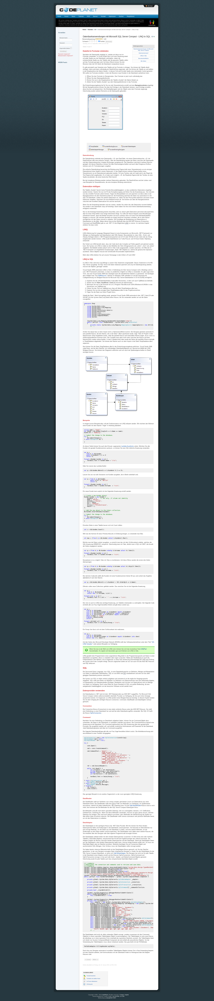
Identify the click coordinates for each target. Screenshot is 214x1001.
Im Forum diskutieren (92, 981)
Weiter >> (95, 959)
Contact (122, 994)
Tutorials (90, 29)
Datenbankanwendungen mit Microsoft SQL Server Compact (143, 49)
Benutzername (63, 37)
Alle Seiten (143, 61)
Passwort (62, 43)
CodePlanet (105, 994)
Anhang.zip (90, 984)
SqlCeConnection (95, 713)
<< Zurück (88, 959)
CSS (123, 996)
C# (95, 29)
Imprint (127, 994)
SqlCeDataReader (135, 805)
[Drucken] (152, 36)
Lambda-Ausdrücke (127, 446)
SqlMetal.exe (102, 275)
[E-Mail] (154, 36)
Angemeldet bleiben (65, 48)
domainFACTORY (111, 998)
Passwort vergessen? (64, 54)
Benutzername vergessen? (65, 55)
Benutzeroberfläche (143, 58)
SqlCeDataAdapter (120, 853)
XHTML (117, 996)
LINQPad (143, 649)
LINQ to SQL (143, 55)
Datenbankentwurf (143, 53)
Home (84, 29)
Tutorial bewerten (91, 975)
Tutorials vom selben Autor (93, 978)
